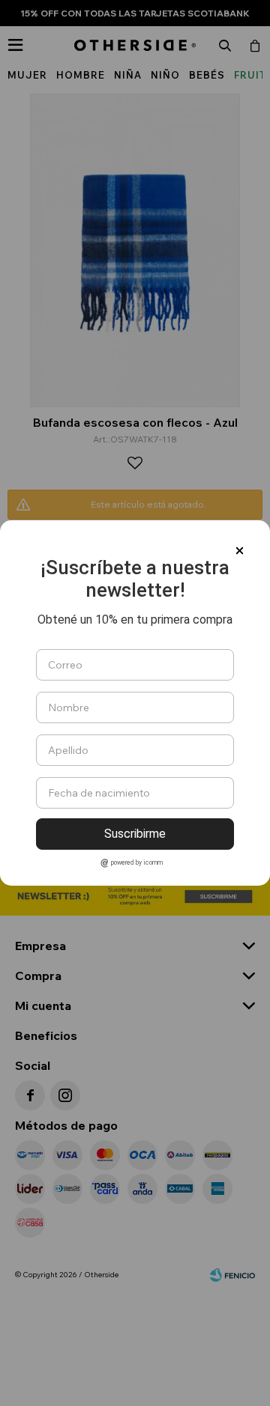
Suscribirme (135, 834)
